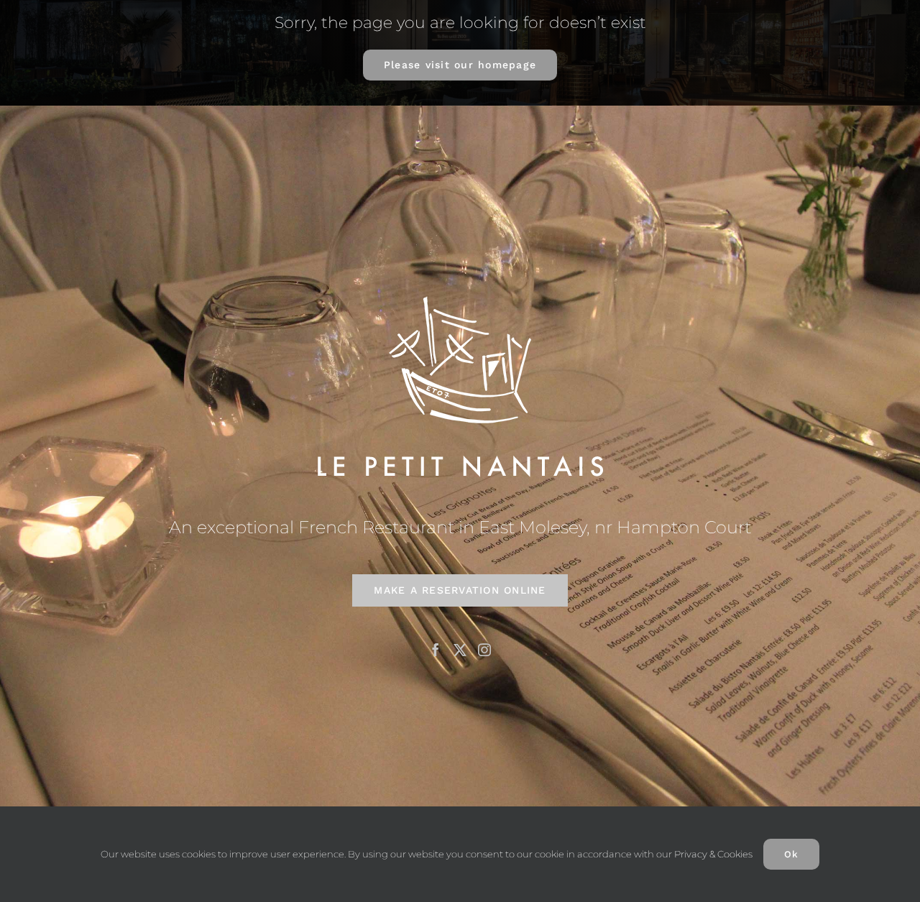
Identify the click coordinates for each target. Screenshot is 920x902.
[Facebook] (435, 649)
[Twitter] (460, 649)
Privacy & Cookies (713, 854)
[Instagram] (484, 649)
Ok (791, 854)
